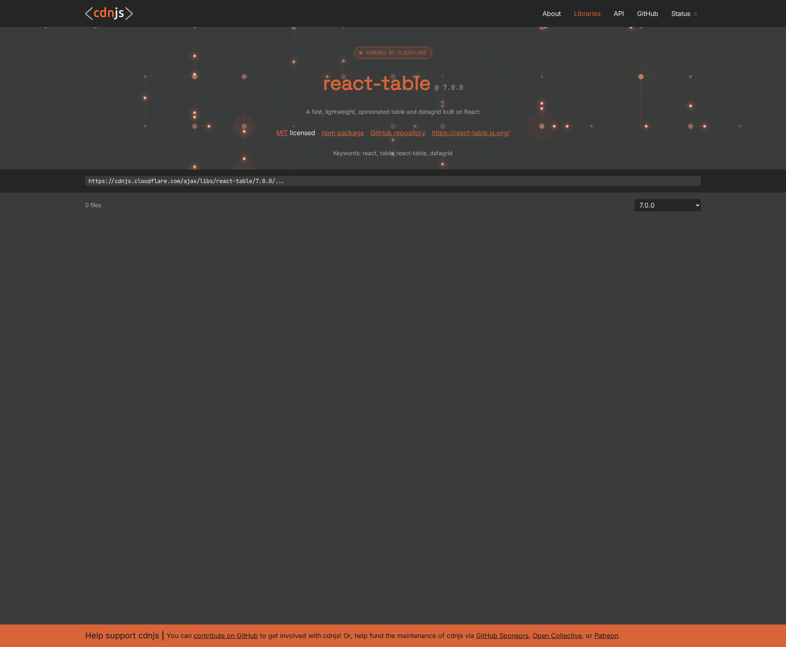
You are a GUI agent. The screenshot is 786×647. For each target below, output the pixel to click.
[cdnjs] (109, 13)
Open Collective (557, 635)
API (619, 13)
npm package (343, 133)
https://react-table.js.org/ (471, 133)
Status (680, 13)
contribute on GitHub (226, 635)
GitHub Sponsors (502, 635)
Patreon (606, 635)
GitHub (647, 13)
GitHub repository (397, 133)
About (551, 13)
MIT (282, 133)
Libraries (587, 13)
